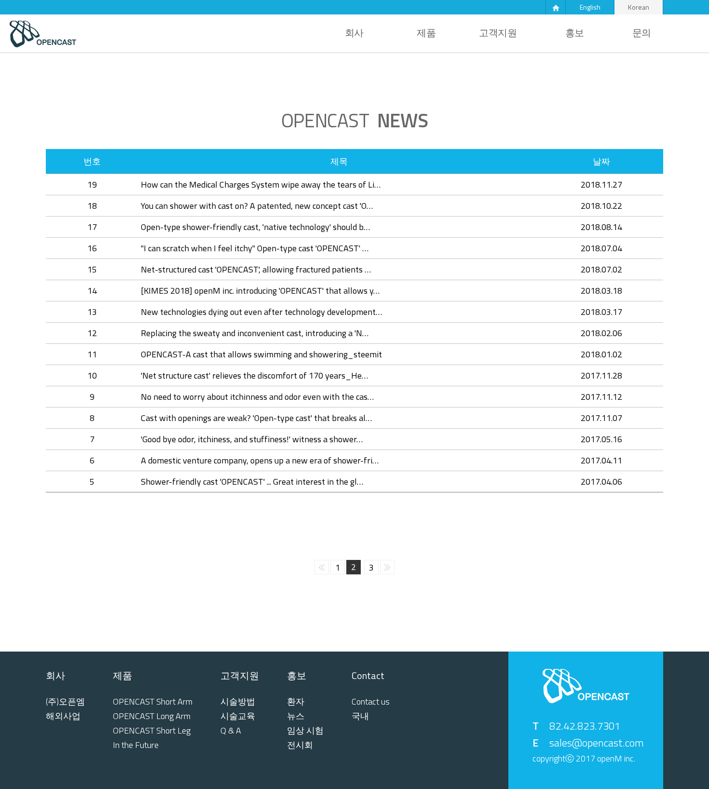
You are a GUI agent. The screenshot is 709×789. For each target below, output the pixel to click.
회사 (354, 33)
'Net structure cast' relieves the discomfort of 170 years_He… (254, 375)
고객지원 (498, 33)
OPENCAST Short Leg (152, 730)
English (590, 7)
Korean (638, 7)
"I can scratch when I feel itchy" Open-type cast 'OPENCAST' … (254, 248)
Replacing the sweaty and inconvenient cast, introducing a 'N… (254, 333)
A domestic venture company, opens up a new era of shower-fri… (260, 460)
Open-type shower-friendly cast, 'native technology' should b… (255, 226)
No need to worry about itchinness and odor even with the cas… (257, 396)
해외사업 (63, 716)
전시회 (300, 745)
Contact (368, 675)
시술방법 (237, 701)
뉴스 (295, 716)
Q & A (230, 730)
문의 (641, 33)
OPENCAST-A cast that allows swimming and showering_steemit (261, 354)
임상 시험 (305, 730)
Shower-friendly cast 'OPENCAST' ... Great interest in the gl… (252, 481)
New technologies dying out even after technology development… (261, 311)
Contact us (371, 701)
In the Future (136, 745)
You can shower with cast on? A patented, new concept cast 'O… (257, 205)
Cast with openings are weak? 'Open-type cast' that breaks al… (256, 417)
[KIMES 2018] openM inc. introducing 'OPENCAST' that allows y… (260, 290)
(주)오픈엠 (65, 701)
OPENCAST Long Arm (152, 716)
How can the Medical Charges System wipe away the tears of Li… (261, 184)
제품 (426, 33)
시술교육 (237, 716)
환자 (295, 701)
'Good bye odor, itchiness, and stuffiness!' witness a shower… (252, 439)
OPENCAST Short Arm (152, 701)
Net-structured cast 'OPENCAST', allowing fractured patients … (256, 269)
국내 (360, 716)
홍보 (574, 33)
